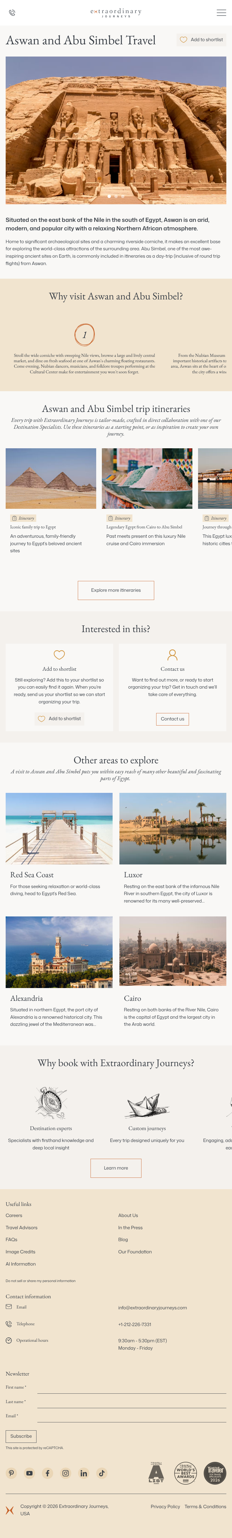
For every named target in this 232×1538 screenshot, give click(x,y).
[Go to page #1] (109, 196)
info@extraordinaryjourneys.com (152, 1308)
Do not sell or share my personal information (41, 1280)
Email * (12, 1416)
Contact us (172, 719)
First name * (16, 1387)
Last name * (16, 1401)
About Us (128, 1215)
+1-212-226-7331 (134, 1325)
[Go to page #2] (116, 196)
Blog (123, 1240)
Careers (14, 1215)
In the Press (130, 1228)
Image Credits (20, 1252)
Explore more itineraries (116, 590)
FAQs (11, 1240)
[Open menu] (221, 13)
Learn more (116, 1168)
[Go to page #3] (122, 196)
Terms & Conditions (205, 1507)
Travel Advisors (21, 1228)
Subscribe (21, 1436)
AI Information (21, 1264)
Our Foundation (135, 1252)
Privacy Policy (165, 1507)
